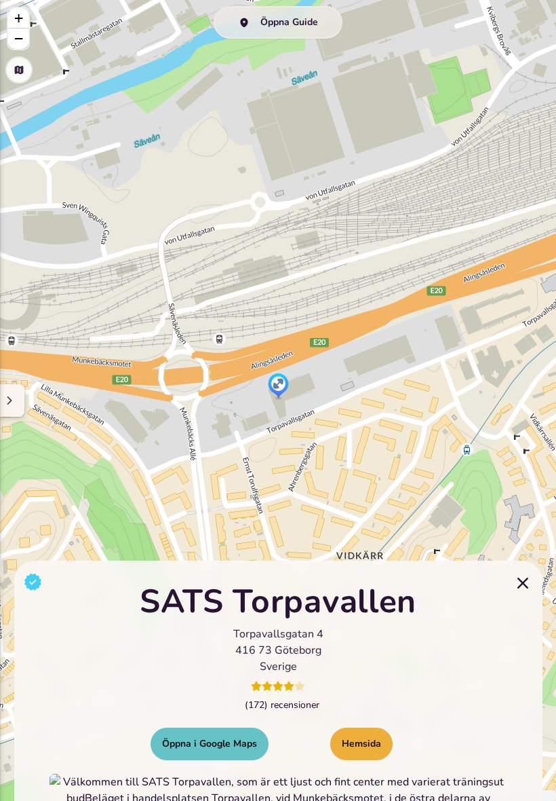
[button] (278, 386)
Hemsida (361, 743)
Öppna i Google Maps (209, 743)
